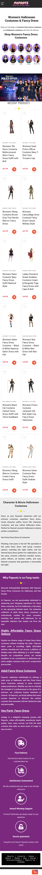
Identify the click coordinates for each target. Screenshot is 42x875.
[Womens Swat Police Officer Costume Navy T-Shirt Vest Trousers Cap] (31, 126)
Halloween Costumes (9, 401)
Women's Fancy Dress (9, 208)
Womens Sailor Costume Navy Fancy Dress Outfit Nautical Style (9, 280)
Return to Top (30, 860)
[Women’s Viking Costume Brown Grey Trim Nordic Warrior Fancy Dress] (11, 192)
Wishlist (17, 858)
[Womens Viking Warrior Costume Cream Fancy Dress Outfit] (11, 451)
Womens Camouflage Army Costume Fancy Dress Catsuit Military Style (30, 217)
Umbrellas (21, 862)
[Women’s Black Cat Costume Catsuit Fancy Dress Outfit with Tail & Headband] (11, 385)
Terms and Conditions (14, 860)
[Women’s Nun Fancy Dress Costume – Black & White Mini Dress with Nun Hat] (31, 320)
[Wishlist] (7, 872)
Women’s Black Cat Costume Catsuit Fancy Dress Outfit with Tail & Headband (10, 411)
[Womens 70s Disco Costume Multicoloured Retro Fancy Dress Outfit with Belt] (11, 126)
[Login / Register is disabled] (21, 872)
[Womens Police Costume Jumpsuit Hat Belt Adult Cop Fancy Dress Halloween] (31, 385)
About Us (10, 856)
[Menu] (2, 4)
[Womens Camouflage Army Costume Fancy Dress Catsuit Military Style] (31, 192)
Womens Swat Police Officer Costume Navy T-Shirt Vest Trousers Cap (30, 152)
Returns (8, 858)
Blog (24, 858)
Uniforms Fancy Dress (29, 336)
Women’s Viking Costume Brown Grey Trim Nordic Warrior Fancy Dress (10, 217)
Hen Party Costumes (9, 143)
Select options (14, 169)
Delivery (31, 856)
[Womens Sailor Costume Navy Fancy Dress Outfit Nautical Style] (11, 254)
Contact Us (21, 856)
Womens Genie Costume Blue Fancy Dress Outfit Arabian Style (29, 476)
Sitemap (33, 858)
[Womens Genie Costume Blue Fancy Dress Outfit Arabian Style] (31, 451)
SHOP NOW (29, 89)
